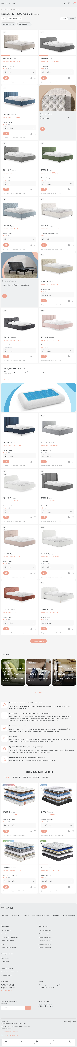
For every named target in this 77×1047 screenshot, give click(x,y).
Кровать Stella (7, 233)
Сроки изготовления (8, 940)
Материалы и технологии (10, 937)
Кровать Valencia (46, 617)
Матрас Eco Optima (9, 819)
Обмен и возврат (44, 934)
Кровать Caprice (8, 66)
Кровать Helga (7, 561)
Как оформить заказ (45, 940)
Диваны (56, 915)
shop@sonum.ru (6, 991)
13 (9, 822)
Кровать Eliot (45, 561)
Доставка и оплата (44, 937)
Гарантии (4, 934)
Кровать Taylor (7, 617)
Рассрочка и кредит (45, 930)
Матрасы (6, 777)
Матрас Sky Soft (46, 875)
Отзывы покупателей (8, 947)
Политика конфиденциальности (9, 1035)
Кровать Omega (46, 178)
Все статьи (38, 692)
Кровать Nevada (46, 450)
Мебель (45, 777)
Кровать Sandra (8, 506)
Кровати (16, 777)
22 (10, 68)
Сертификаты (6, 930)
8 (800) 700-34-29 (9, 985)
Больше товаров (38, 641)
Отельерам (5, 961)
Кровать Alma (7, 122)
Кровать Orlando (8, 345)
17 (47, 291)
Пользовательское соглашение (9, 1031)
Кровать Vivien (7, 178)
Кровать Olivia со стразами (49, 233)
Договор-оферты (44, 947)
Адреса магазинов (44, 944)
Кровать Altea (45, 66)
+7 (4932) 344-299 (8, 988)
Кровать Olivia (45, 289)
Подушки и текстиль (31, 777)
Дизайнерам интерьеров (9, 972)
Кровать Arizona (46, 345)
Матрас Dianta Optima (10, 875)
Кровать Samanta (46, 506)
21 (9, 124)
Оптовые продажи (7, 968)
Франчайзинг (5, 958)
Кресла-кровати (69, 915)
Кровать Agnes (8, 450)
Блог (2, 944)
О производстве (6, 975)
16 (47, 68)
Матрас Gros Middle (47, 819)
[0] (74, 3)
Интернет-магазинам (8, 965)
